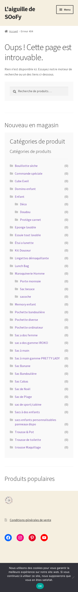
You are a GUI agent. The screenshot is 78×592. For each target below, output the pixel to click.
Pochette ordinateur (29, 327)
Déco (23, 204)
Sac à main (22, 350)
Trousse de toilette (28, 440)
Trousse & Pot (24, 432)
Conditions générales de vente (30, 520)
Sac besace (27, 289)
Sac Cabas (21, 381)
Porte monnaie (30, 281)
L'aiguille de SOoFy (20, 13)
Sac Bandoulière (26, 374)
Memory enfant (25, 304)
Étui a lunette (24, 243)
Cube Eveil (22, 181)
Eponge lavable (25, 227)
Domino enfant (25, 189)
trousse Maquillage (28, 447)
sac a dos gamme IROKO (31, 343)
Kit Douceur (23, 250)
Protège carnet (30, 220)
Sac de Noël (22, 389)
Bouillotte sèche (26, 166)
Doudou (25, 212)
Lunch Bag (22, 266)
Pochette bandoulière (30, 312)
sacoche (25, 296)
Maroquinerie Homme (30, 273)
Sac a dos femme (26, 335)
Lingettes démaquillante (32, 258)
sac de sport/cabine (28, 404)
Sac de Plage (23, 397)
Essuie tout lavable (28, 235)
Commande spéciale (28, 173)
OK (40, 586)
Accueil (13, 31)
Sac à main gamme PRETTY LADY (37, 358)
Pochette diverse (26, 320)
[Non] (73, 577)
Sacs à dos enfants (27, 412)
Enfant (19, 197)
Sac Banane (22, 366)
